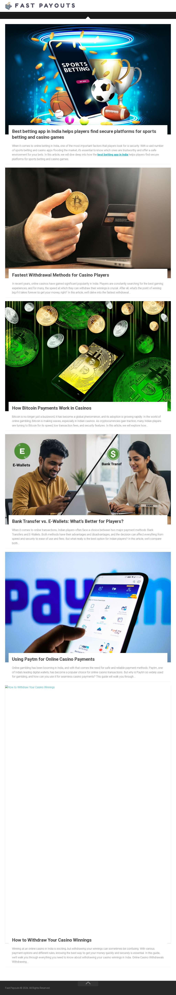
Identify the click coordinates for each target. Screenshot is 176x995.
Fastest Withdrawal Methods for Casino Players (60, 275)
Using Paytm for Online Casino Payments (53, 659)
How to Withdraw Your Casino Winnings (52, 940)
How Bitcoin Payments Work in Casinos (51, 408)
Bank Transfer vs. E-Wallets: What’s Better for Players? (68, 521)
